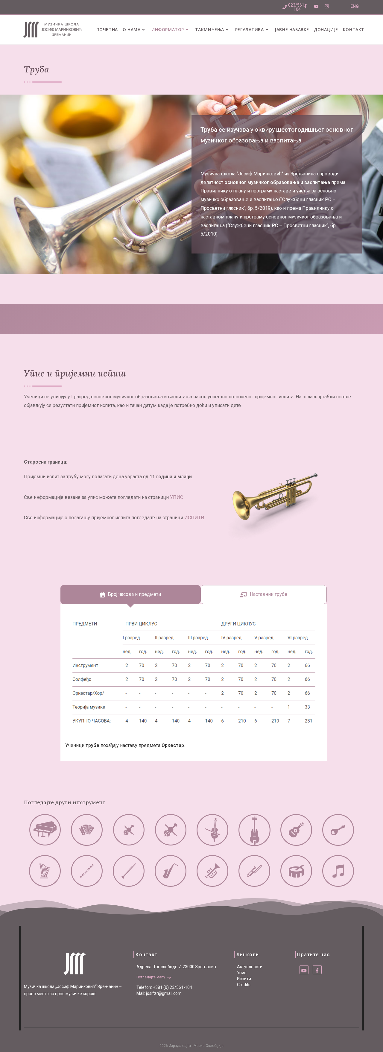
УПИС (176, 497)
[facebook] (317, 969)
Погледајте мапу (150, 977)
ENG (354, 6)
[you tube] (304, 969)
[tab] (130, 594)
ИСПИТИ (194, 517)
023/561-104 (297, 7)
